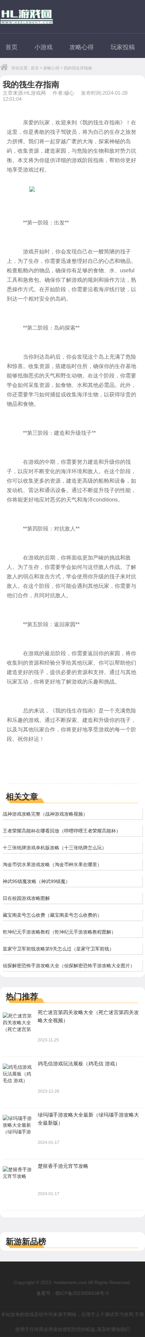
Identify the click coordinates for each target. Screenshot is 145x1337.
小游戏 (43, 47)
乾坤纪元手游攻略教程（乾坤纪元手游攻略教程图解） (59, 932)
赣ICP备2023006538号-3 (82, 1293)
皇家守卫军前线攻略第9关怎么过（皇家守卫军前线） (58, 948)
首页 (11, 47)
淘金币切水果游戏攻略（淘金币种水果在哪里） (52, 864)
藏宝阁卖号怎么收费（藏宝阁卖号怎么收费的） (52, 915)
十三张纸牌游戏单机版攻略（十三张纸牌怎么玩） (55, 847)
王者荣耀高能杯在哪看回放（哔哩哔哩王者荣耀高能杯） (62, 830)
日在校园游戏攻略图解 (26, 898)
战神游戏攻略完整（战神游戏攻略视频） (45, 814)
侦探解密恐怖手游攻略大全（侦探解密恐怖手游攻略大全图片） (69, 965)
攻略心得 (81, 47)
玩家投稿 (123, 47)
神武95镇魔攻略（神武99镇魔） (36, 881)
